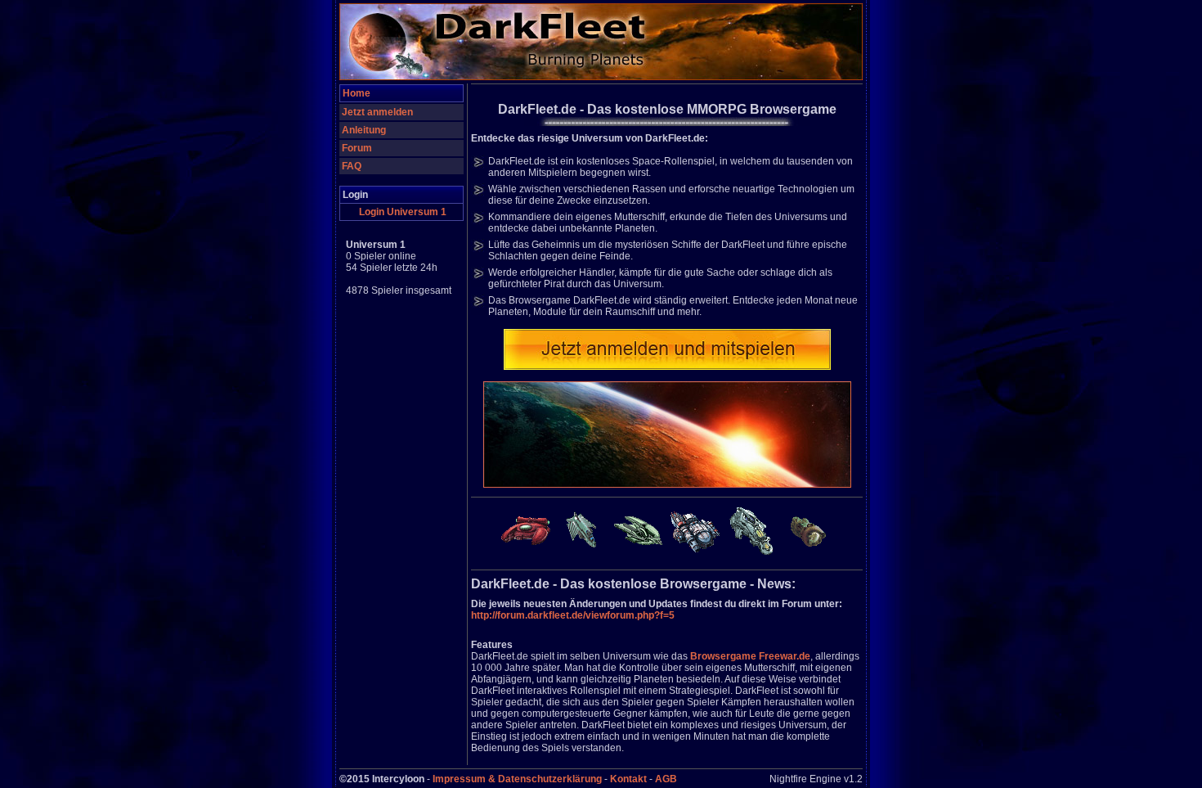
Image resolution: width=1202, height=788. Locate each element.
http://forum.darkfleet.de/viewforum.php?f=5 (573, 615)
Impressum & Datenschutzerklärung (517, 779)
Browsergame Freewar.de (750, 656)
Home (356, 93)
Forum (357, 148)
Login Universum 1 (402, 212)
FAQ (351, 166)
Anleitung (364, 130)
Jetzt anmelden (377, 112)
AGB (666, 779)
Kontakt (628, 779)
